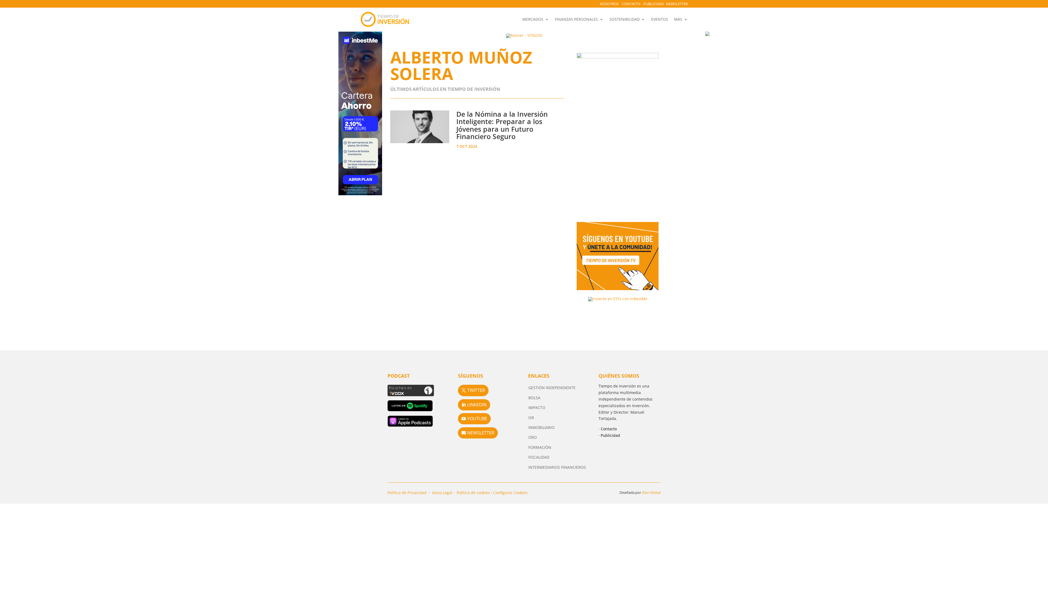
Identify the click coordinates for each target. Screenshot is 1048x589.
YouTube (477, 419)
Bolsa (534, 397)
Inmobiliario (541, 427)
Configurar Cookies (510, 492)
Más (678, 19)
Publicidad (654, 3)
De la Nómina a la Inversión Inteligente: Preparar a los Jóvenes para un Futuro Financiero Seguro (502, 125)
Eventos (659, 19)
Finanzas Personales (576, 19)
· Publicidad (609, 435)
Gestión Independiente (552, 387)
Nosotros (609, 3)
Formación (539, 447)
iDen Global (651, 492)
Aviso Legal (442, 492)
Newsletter (677, 3)
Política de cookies (473, 492)
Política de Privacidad (407, 492)
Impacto (536, 407)
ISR (531, 417)
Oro (532, 437)
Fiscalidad (538, 457)
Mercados (532, 19)
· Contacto (608, 428)
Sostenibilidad (624, 19)
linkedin (477, 405)
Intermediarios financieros (557, 467)
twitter (476, 390)
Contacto (631, 3)
